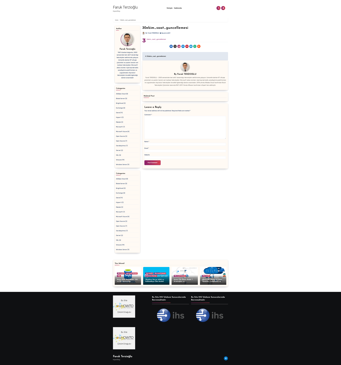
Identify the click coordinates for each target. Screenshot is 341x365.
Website (147, 155)
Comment (148, 115)
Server (118, 150)
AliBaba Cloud (121, 94)
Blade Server (120, 98)
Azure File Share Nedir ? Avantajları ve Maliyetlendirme (183, 281)
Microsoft (119, 127)
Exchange (119, 108)
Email (146, 148)
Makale (118, 122)
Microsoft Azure (121, 131)
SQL (117, 155)
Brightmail (119, 103)
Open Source (120, 136)
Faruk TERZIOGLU (153, 33)
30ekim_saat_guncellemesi (165, 28)
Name (146, 141)
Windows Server (121, 164)
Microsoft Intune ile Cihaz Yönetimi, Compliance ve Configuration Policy (212, 281)
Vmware (118, 160)
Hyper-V (118, 117)
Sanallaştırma (120, 146)
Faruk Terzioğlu (125, 7)
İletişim (170, 8)
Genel (118, 113)
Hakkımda (178, 8)
